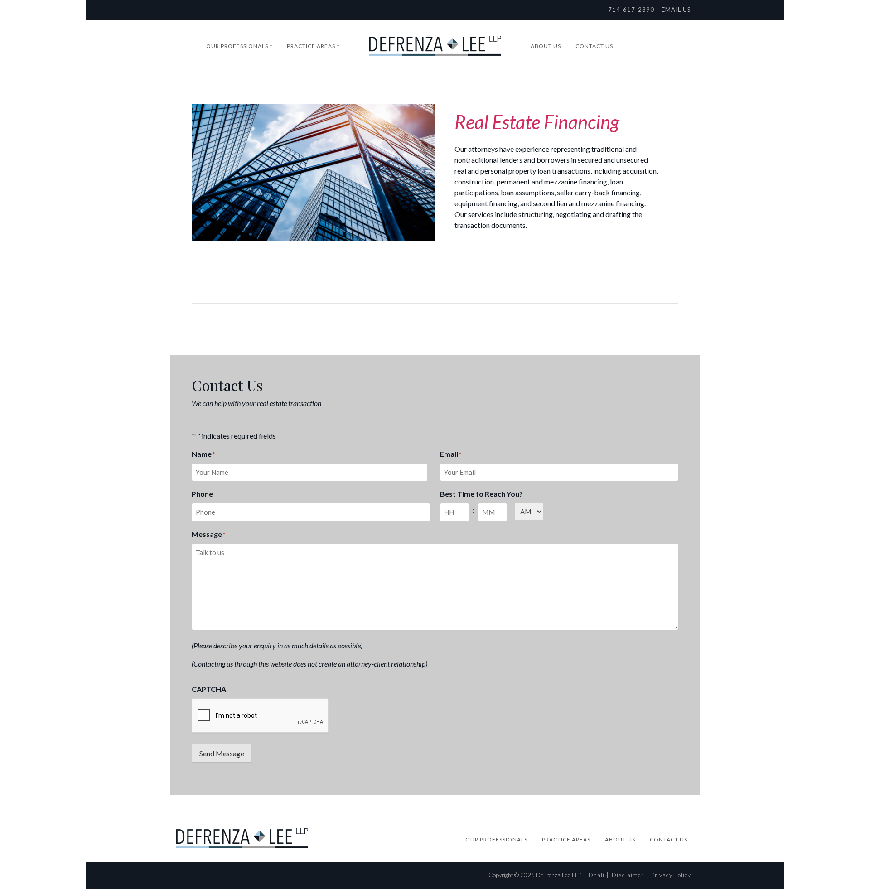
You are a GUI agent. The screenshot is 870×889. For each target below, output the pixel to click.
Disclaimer (628, 875)
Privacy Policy (671, 875)
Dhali (596, 875)
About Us (546, 46)
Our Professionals (237, 46)
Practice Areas (311, 46)
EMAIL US (676, 9)
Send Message (221, 753)
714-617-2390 (631, 9)
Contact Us (594, 46)
